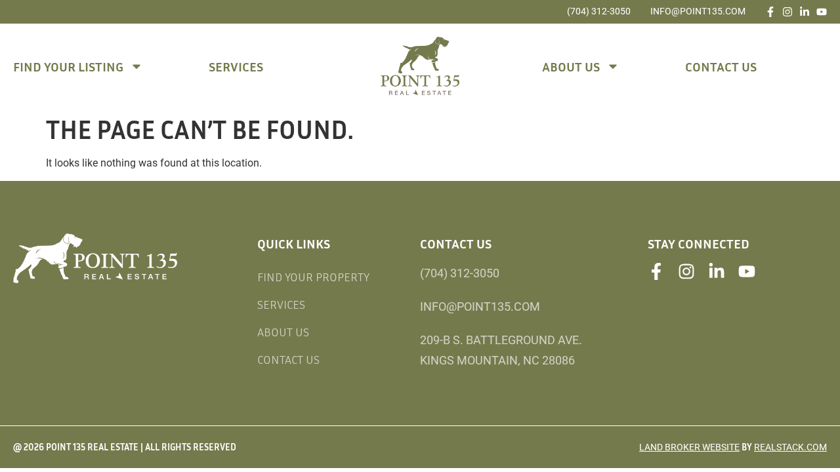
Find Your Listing (68, 66)
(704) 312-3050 (599, 11)
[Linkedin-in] (804, 12)
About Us (571, 66)
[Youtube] (821, 12)
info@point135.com (698, 11)
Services (236, 66)
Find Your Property (313, 276)
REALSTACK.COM (790, 447)
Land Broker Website (689, 447)
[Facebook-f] (770, 12)
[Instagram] (787, 12)
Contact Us (721, 66)
